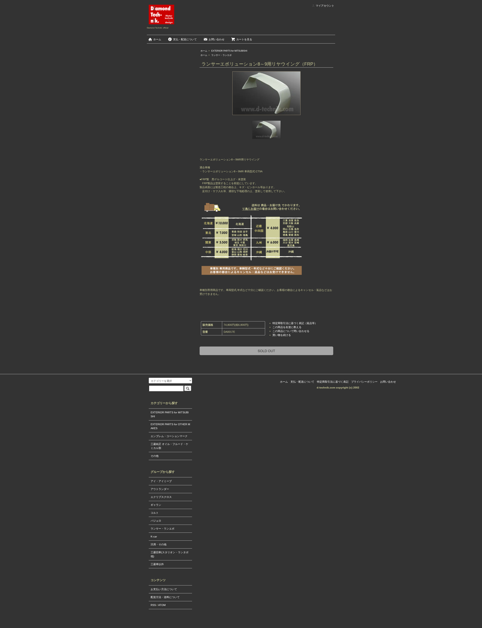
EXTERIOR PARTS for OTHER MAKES (170, 426)
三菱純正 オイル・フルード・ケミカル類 (169, 446)
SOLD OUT (266, 350)
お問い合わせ (216, 39)
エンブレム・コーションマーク (169, 436)
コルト (155, 512)
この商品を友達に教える (286, 327)
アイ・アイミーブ (161, 481)
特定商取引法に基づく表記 (333, 381)
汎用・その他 (158, 544)
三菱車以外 (157, 564)
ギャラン (156, 504)
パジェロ (156, 520)
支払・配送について (185, 39)
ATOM (162, 605)
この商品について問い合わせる (290, 331)
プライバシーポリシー (364, 381)
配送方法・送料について (165, 597)
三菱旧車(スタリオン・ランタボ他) (169, 554)
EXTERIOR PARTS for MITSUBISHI (229, 51)
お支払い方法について (164, 589)
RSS (153, 605)
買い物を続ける (281, 335)
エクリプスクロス (161, 496)
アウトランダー (160, 489)
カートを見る (244, 39)
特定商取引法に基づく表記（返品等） (294, 323)
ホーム (157, 39)
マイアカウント (325, 5)
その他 (155, 455)
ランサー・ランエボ (221, 55)
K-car (154, 536)
